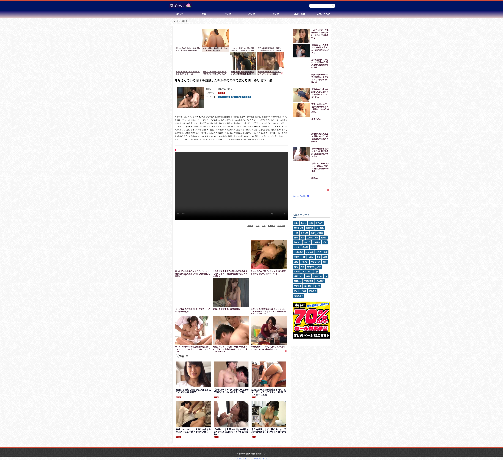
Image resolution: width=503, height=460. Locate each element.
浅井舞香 (308, 286)
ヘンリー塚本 (321, 252)
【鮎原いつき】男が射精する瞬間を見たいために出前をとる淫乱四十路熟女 (231, 431)
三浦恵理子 (308, 281)
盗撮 (318, 257)
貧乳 (302, 237)
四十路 (184, 21)
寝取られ (304, 233)
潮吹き (297, 257)
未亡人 (297, 247)
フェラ (317, 286)
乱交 (316, 271)
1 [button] (175, 150)
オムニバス (307, 271)
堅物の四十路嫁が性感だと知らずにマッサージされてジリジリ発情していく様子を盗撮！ (269, 392)
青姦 (308, 276)
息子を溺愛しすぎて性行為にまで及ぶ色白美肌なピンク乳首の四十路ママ (269, 431)
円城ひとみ (317, 276)
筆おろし (297, 242)
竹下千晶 (236, 97)
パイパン (304, 262)
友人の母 (309, 252)
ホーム (175, 21)
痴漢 (304, 291)
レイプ (307, 242)
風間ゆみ (297, 281)
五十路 (216, 397)
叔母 (325, 257)
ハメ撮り (316, 242)
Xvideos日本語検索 (300, 196)
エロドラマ (298, 228)
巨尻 (227, 97)
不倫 (296, 233)
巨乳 (220, 97)
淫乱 (325, 242)
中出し (303, 223)
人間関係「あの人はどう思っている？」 (251, 458)
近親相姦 (246, 97)
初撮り (324, 237)
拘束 (319, 267)
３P (303, 257)
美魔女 (320, 233)
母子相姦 (320, 228)
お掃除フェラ (312, 237)
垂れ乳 (305, 247)
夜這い (311, 257)
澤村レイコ (298, 276)
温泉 (296, 262)
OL (326, 276)
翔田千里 (311, 267)
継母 (325, 262)
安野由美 (297, 286)
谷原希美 (312, 291)
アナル (297, 291)
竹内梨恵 (320, 281)
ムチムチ (319, 223)
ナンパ (313, 247)
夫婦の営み (298, 252)
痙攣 (313, 233)
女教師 (297, 271)
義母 (296, 237)
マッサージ (315, 262)
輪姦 (296, 267)
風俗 (302, 267)
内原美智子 (298, 296)
